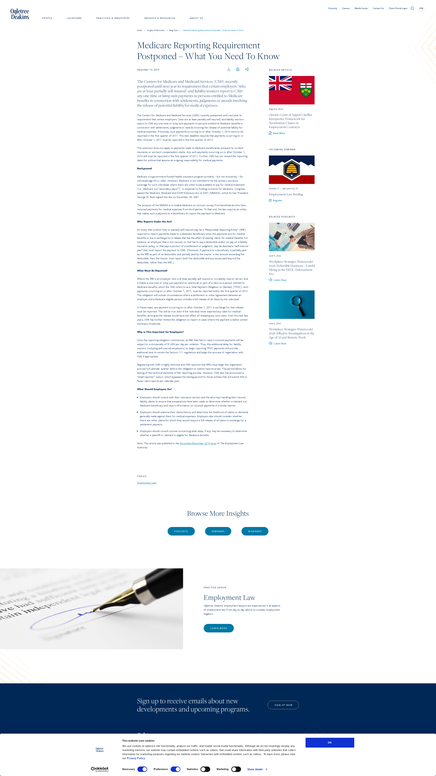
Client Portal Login (398, 8)
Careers (346, 8)
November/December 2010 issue (198, 443)
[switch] (175, 769)
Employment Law (146, 483)
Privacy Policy (136, 758)
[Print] (237, 69)
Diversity (332, 8)
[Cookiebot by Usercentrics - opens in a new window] (100, 769)
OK (330, 742)
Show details (255, 769)
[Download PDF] (228, 69)
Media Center (361, 8)
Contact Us (378, 8)
